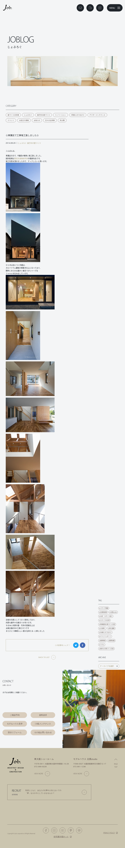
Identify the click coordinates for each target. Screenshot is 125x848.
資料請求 (43, 715)
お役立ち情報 (24, 120)
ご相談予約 (15, 715)
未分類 (62, 120)
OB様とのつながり (77, 115)
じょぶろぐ (28, 115)
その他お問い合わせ (43, 732)
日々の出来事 (50, 120)
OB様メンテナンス (43, 724)
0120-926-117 (16, 702)
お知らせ (37, 120)
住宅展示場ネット (61, 837)
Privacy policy (109, 833)
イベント (11, 120)
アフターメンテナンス (97, 115)
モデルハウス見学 (15, 724)
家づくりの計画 (13, 115)
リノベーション (60, 115)
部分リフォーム (15, 732)
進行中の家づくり (43, 115)
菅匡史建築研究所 (21, 158)
